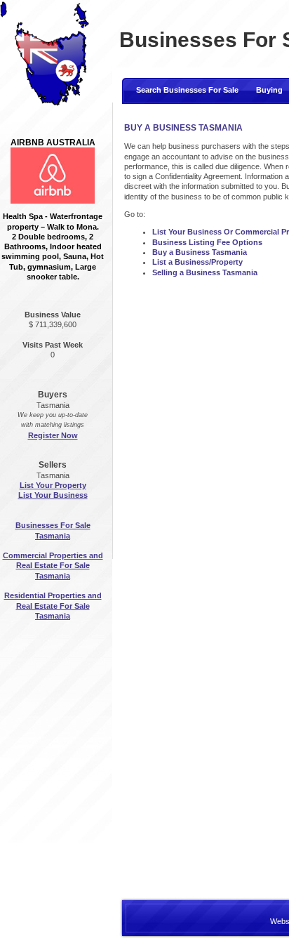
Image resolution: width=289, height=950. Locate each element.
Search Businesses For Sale (187, 90)
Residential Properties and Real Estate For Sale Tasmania (53, 605)
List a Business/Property (197, 262)
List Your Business (53, 495)
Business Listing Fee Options (207, 242)
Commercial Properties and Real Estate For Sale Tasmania (53, 565)
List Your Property (53, 485)
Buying (269, 90)
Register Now (53, 435)
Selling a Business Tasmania (204, 272)
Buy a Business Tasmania (199, 252)
